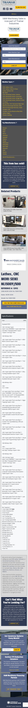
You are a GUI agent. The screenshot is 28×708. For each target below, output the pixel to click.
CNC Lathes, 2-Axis (8, 87)
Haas (4, 131)
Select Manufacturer (14, 59)
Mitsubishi (5, 144)
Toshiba (5, 154)
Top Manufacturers (9, 123)
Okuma (4, 152)
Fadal (4, 129)
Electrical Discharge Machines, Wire (12, 105)
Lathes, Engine (6, 113)
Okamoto (5, 148)
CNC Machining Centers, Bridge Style (12, 98)
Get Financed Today (14, 689)
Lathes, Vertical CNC (8, 90)
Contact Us (14, 186)
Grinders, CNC (6, 109)
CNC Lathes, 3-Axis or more (10, 89)
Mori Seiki (5, 146)
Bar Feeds (5, 92)
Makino (5, 139)
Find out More (14, 670)
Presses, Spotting (7, 115)
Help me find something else (14, 303)
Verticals (21, 559)
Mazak (4, 141)
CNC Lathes (15, 559)
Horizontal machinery (8, 561)
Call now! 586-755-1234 (14, 306)
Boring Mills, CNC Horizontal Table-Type (13, 103)
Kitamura (11, 570)
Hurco (4, 133)
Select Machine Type (14, 52)
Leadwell (5, 137)
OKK (4, 150)
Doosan (5, 128)
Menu (14, 14)
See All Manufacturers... (9, 157)
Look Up (14, 65)
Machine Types (7, 82)
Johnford (5, 135)
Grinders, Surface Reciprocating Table (12, 111)
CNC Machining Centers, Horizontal (12, 96)
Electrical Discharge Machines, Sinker (12, 107)
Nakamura (5, 570)
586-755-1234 (21, 7)
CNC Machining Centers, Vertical (11, 94)
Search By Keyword (14, 46)
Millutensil (5, 142)
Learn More (14, 35)
